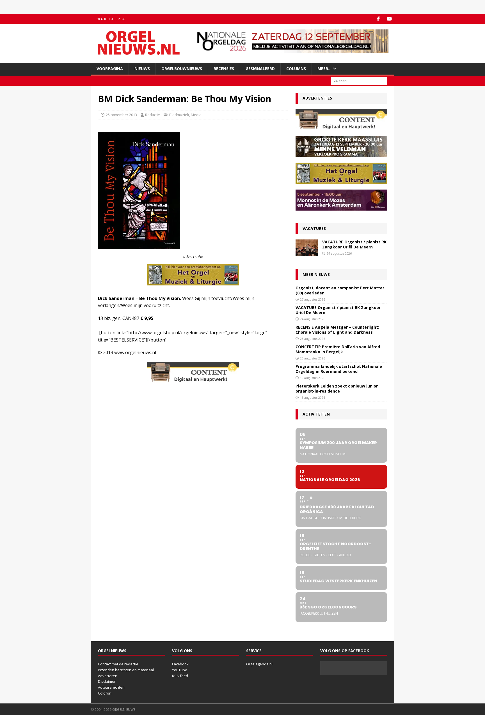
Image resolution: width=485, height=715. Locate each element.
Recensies (224, 68)
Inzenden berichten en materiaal (126, 669)
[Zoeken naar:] (359, 80)
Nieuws (142, 68)
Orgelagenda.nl (259, 663)
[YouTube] (389, 19)
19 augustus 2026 (312, 378)
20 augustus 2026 (312, 358)
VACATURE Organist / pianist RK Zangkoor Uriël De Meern (354, 244)
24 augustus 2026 (339, 253)
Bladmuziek (179, 114)
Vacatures (314, 228)
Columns (296, 68)
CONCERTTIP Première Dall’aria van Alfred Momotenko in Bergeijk (338, 349)
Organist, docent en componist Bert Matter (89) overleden (340, 290)
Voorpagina (110, 68)
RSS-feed (180, 675)
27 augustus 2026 (312, 299)
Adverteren (107, 675)
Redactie (152, 114)
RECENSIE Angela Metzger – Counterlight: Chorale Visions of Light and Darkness (337, 329)
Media (196, 114)
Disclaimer (107, 681)
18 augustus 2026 (312, 397)
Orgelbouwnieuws (181, 68)
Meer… (324, 68)
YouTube (179, 669)
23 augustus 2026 (312, 338)
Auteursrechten (111, 687)
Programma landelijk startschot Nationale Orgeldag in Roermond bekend (339, 369)
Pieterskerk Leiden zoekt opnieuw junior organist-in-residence (337, 388)
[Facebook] (378, 19)
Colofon (104, 693)
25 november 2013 (121, 114)
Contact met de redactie (118, 663)
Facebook (180, 663)
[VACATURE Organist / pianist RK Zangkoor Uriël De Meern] (307, 247)
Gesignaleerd (260, 68)
